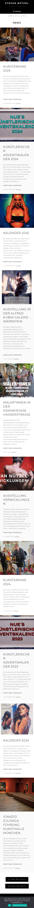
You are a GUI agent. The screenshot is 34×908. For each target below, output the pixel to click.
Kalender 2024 (16, 740)
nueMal (18, 103)
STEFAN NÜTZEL (17, 3)
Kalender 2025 (16, 233)
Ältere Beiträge (17, 879)
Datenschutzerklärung (19, 905)
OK (10, 905)
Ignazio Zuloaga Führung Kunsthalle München (13, 825)
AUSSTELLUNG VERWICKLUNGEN (16, 500)
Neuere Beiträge (17, 886)
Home (10, 16)
